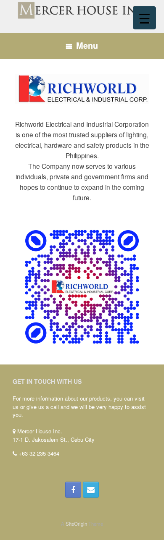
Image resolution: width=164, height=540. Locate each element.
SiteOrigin (76, 523)
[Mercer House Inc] (82, 10)
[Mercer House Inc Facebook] (73, 490)
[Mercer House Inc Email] (91, 490)
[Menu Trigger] (144, 17)
